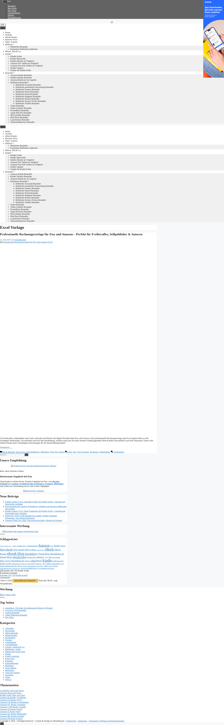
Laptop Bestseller (12, 613)
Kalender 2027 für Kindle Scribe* (14, 575)
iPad (33, 560)
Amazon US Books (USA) (11, 700)
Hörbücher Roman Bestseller (27, 99)
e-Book (33, 550)
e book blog (43, 553)
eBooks (11, 15)
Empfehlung (10, 638)
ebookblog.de (57, 553)
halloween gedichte (54, 557)
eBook (49, 549)
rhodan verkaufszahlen (29, 566)
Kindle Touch (16, 564)
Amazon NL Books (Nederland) (13, 714)
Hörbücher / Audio (13, 649)
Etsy (74, 452)
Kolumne (9, 661)
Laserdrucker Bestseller (20, 120)
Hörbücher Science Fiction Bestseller (31, 101)
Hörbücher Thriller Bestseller (27, 103)
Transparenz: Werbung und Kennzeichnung (106, 721)
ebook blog (15, 553)
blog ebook (6, 549)
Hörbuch (8, 44)
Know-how (20, 452)
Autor (69, 452)
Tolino (50, 566)
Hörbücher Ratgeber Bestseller (28, 96)
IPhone (39, 561)
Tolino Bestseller (17, 106)
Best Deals (12, 8)
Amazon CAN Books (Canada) (13, 707)
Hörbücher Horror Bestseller (27, 92)
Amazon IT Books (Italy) (10, 712)
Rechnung (94, 452)
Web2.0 (8, 680)
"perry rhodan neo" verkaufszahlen (25, 546)
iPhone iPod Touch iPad (15, 652)
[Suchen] (26, 454)
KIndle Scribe (16, 56)
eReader (40, 557)
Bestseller (12, 6)
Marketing (45, 452)
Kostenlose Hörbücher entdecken (24, 49)
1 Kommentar (118, 452)
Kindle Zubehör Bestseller (21, 77)
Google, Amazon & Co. (15, 647)
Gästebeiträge (10, 642)
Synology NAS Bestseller (15, 610)
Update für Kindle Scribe (20, 70)
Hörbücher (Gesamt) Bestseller (28, 85)
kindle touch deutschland (27, 564)
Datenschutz (71, 721)
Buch (27, 550)
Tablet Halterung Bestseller (16, 615)
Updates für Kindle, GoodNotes (13, 698)
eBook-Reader (11, 37)
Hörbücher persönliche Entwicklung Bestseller (35, 87)
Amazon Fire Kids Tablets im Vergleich (26, 66)
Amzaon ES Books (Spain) (11, 709)
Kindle (8, 54)
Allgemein (9, 628)
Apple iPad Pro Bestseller (20, 113)
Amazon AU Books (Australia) (13, 705)
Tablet (46, 566)
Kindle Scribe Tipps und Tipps (12, 695)
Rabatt (20, 566)
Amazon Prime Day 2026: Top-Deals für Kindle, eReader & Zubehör (33, 520)
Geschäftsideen (11, 645)
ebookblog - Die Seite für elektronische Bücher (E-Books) (29, 608)
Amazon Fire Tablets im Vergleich (24, 63)
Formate (8, 640)
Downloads (10, 631)
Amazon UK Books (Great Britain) (14, 702)
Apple (57, 545)
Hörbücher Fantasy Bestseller (28, 89)
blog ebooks (18, 549)
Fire (47, 557)
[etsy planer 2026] (8, 595)
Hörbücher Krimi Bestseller (27, 94)
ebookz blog (31, 557)
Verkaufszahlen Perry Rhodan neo (10, 568)
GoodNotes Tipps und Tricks (12, 691)
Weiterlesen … (6, 447)
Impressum (82, 721)
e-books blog (40, 550)
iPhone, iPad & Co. (13, 51)
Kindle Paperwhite (18, 59)
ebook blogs (6, 557)
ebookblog (31, 553)
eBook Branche (8, 452)
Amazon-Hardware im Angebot (23, 80)
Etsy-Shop (12, 11)
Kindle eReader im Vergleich (22, 61)
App (51, 546)
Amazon (44, 545)
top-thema (9, 675)
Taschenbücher (14, 13)
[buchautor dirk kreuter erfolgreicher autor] (20, 531)
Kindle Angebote (12, 656)
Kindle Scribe (5, 564)
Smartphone (40, 566)
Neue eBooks (10, 668)
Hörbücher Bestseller (19, 47)
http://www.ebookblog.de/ (12, 560)
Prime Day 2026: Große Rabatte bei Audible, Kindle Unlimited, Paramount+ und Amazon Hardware (31, 517)
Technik (8, 35)
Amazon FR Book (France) (11, 718)
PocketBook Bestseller (19, 110)
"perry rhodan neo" (6, 546)
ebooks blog (19, 557)
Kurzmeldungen (14, 18)
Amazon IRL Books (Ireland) (12, 716)
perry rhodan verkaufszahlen (51, 564)
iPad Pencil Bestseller (19, 117)
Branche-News (11, 39)
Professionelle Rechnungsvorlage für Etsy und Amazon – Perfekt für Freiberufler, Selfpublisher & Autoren (71, 234)
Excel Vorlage (83, 452)
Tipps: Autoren (11, 42)
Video (7, 677)
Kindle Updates (16, 68)
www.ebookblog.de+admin (45, 568)
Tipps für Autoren (57, 452)
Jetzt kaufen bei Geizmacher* (25, 581)
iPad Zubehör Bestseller (20, 115)
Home (7, 32)
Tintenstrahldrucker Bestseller (22, 122)
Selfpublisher (104, 452)
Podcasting (9, 670)
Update (55, 566)
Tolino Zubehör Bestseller (21, 108)
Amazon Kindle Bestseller (21, 75)
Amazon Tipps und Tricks (10, 693)
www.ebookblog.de (29, 568)
